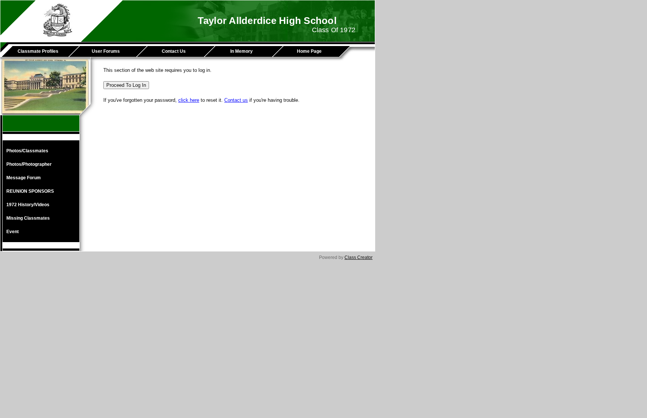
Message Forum (23, 177)
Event (12, 231)
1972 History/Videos (27, 204)
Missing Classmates (28, 218)
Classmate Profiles (38, 51)
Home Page (309, 51)
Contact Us (174, 51)
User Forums (106, 51)
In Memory (241, 51)
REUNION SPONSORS (30, 191)
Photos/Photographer (29, 164)
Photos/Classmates (27, 150)
